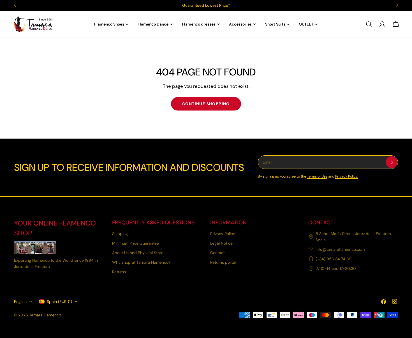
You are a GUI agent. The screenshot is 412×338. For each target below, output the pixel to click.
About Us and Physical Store (137, 252)
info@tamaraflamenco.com (340, 249)
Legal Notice (221, 243)
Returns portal (223, 262)
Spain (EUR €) (59, 301)
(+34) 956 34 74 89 (333, 258)
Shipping (120, 233)
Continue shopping (206, 103)
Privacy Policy (222, 233)
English (20, 301)
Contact (217, 252)
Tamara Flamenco (45, 315)
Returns (119, 271)
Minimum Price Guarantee (135, 243)
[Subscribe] (391, 162)
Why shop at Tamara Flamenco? (141, 262)
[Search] (368, 24)
